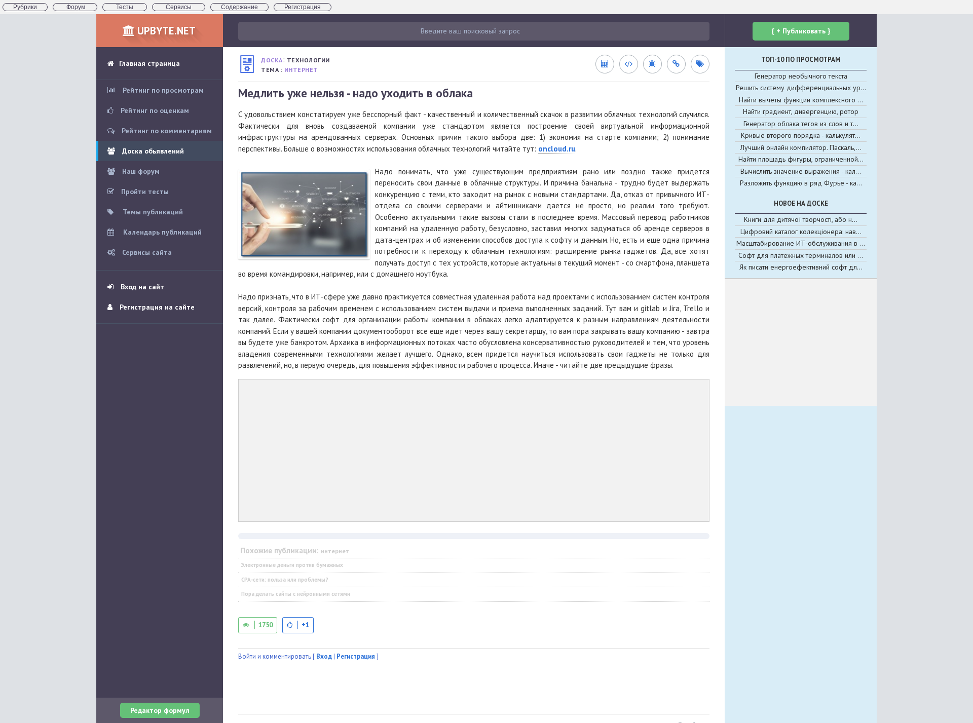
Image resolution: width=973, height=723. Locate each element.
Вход (324, 656)
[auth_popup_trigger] (298, 625)
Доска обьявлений (152, 151)
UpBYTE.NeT (165, 30)
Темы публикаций (152, 211)
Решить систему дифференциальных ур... (801, 87)
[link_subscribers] (628, 63)
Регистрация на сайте (156, 307)
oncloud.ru (556, 149)
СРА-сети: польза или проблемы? (284, 579)
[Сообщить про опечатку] (652, 63)
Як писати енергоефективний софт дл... (801, 267)
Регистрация (302, 7)
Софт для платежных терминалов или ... (800, 255)
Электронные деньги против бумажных (292, 564)
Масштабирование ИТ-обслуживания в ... (800, 243)
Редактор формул (160, 710)
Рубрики (25, 7)
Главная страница (149, 63)
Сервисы (179, 7)
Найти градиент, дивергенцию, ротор (800, 111)
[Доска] (247, 64)
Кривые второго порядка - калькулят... (800, 135)
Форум (75, 7)
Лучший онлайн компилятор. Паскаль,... (801, 147)
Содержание (239, 7)
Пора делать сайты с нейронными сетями (295, 593)
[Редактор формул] (604, 63)
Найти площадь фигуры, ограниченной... (801, 159)
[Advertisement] (474, 450)
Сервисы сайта (146, 252)
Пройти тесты (144, 191)
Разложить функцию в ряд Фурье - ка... (801, 182)
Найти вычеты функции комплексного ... (801, 99)
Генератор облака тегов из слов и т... (800, 123)
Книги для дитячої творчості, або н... (800, 219)
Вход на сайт (141, 286)
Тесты (124, 7)
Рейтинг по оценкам (154, 110)
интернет (301, 69)
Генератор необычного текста (801, 76)
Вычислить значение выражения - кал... (800, 171)
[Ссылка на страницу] (676, 63)
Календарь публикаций (161, 232)
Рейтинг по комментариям (166, 130)
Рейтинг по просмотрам (162, 90)
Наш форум (140, 171)
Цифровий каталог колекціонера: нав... (801, 231)
